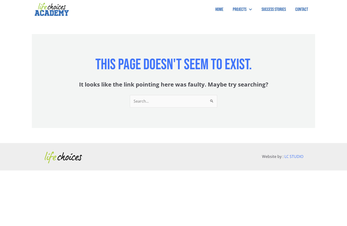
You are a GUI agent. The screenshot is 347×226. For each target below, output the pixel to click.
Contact (301, 9)
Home (219, 9)
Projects (239, 9)
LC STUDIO (293, 156)
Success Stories (274, 9)
